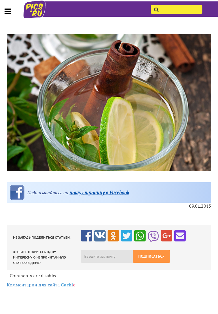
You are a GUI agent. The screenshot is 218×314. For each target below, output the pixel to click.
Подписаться (151, 256)
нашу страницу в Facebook (99, 192)
